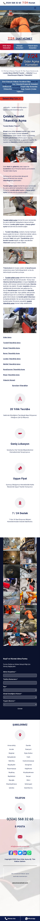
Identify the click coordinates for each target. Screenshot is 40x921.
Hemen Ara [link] (11, 918)
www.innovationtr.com (20, 883)
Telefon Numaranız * (10, 679)
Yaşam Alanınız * (9, 701)
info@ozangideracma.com (20, 846)
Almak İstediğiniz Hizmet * (12, 694)
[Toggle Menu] (35, 8)
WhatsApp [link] (31, 918)
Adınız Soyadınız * (9, 672)
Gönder (20, 708)
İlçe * (5, 686)
